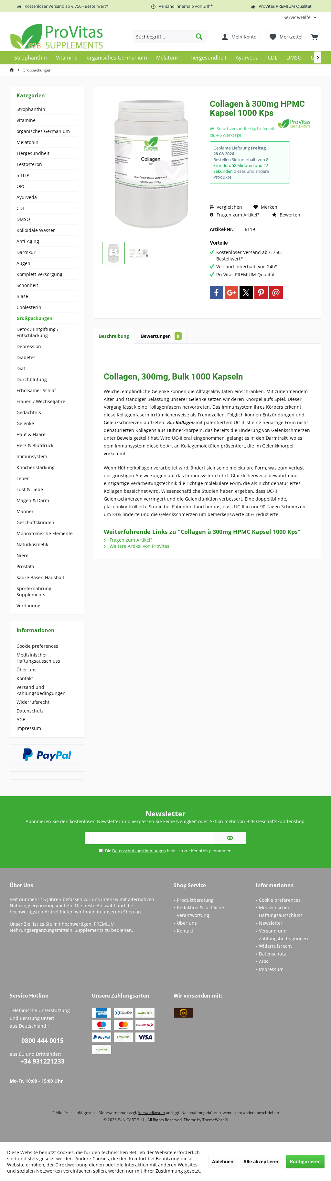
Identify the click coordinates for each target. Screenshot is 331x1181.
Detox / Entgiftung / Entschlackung (37, 332)
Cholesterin (28, 307)
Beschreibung (114, 336)
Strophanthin (30, 109)
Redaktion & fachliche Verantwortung (200, 911)
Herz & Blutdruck (34, 445)
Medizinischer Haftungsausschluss (38, 658)
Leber (22, 478)
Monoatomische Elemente (44, 533)
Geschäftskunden (35, 522)
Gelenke (25, 423)
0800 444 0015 (42, 1040)
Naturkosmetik (32, 544)
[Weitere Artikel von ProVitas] (294, 123)
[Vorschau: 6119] (113, 253)
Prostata (25, 566)
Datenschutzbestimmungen (139, 851)
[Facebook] (216, 292)
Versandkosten (151, 1112)
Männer (25, 511)
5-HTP (22, 175)
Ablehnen (222, 1161)
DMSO (23, 219)
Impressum (28, 728)
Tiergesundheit (32, 153)
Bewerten (289, 215)
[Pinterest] (261, 292)
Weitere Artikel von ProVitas (138, 546)
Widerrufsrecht (32, 702)
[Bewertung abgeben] (243, 121)
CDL (20, 208)
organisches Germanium (43, 131)
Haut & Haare (31, 434)
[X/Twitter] (246, 292)
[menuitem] (300, 17)
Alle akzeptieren (261, 1161)
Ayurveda (26, 197)
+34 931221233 (42, 1061)
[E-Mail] (276, 292)
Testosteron (29, 164)
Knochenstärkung (35, 467)
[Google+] (231, 292)
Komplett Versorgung (39, 274)
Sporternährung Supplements (33, 591)
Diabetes (26, 357)
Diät (20, 368)
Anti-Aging (27, 241)
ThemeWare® (215, 1119)
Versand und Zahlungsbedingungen (41, 690)
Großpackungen (34, 318)
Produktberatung (195, 900)
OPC (21, 186)
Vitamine (26, 120)
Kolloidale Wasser (35, 230)
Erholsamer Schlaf (36, 390)
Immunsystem (31, 456)
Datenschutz (30, 711)
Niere (22, 555)
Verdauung (28, 605)
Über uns (26, 670)
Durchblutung (31, 379)
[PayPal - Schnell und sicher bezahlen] (47, 754)
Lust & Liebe (29, 489)
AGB (21, 719)
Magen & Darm (32, 500)
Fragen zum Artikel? (237, 215)
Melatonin (27, 142)
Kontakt (24, 678)
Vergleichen (228, 207)
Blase (22, 296)
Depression (28, 346)
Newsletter (271, 923)
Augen (23, 263)
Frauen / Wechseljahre (40, 401)
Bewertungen (160, 336)
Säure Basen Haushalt (40, 577)
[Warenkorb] (314, 36)
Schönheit (27, 285)
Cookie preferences (37, 646)
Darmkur (26, 252)
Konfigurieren (305, 1161)
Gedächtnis (28, 412)
